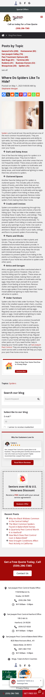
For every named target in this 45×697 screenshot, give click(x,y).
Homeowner (28, 51)
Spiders (24, 66)
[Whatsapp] (33, 94)
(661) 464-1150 (24, 649)
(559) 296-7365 (22, 28)
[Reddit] (12, 94)
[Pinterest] (21, 94)
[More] (38, 94)
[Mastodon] (25, 94)
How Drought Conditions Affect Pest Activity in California (23, 542)
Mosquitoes (9, 66)
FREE (17, 495)
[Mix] (29, 94)
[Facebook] (4, 94)
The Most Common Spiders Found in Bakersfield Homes (22, 525)
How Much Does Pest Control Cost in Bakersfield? (22, 536)
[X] (8, 94)
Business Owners (25, 63)
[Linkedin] (16, 94)
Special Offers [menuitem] (22, 9)
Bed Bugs (8, 60)
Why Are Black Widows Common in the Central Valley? (24, 520)
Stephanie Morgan (10, 88)
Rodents (7, 63)
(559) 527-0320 (24, 626)
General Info (10, 51)
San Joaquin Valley (12, 54)
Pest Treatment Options (15, 57)
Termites (22, 60)
